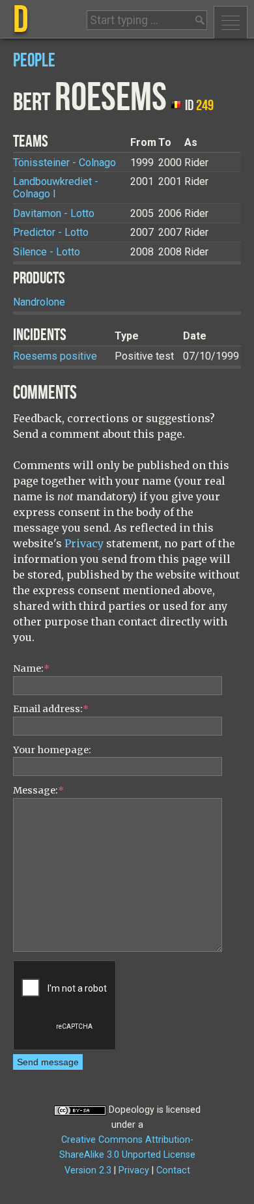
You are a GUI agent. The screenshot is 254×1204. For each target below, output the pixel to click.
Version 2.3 (87, 1170)
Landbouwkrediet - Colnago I (55, 187)
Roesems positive (55, 356)
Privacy (84, 543)
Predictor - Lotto (51, 232)
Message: (38, 790)
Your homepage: (52, 750)
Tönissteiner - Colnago (64, 162)
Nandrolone (39, 302)
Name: (31, 668)
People (34, 61)
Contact (173, 1170)
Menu (230, 22)
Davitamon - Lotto (53, 213)
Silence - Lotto (46, 252)
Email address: (51, 709)
